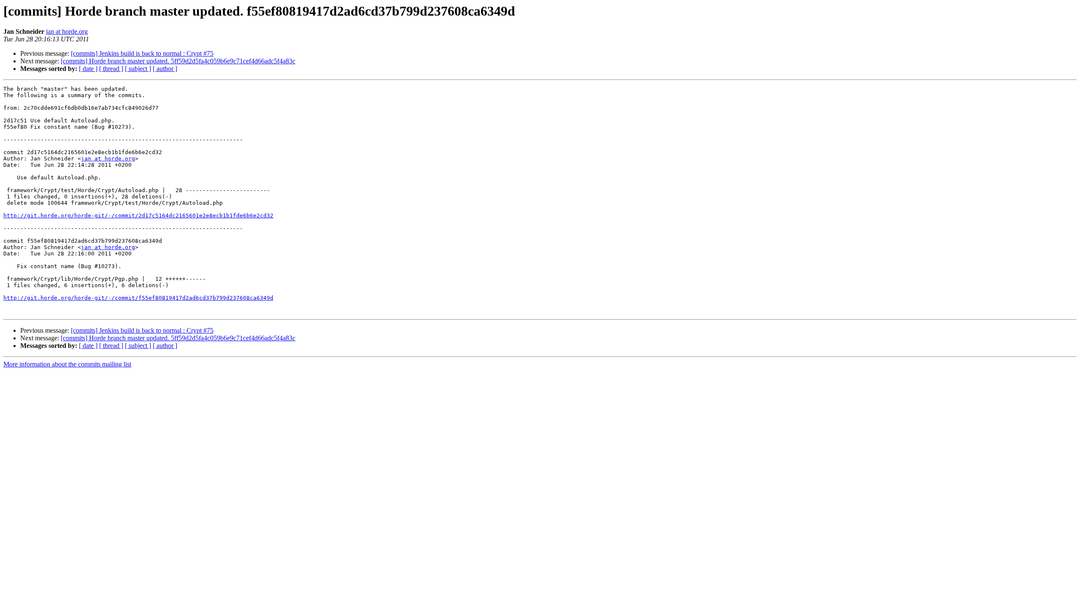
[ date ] (88, 68)
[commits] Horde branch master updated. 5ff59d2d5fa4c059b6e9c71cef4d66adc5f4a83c (178, 61)
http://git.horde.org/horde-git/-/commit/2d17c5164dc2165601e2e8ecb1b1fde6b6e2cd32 (138, 215)
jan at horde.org (67, 31)
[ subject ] (138, 68)
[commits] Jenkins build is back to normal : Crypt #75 (142, 53)
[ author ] (165, 68)
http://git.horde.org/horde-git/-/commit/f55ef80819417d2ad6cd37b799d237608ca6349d (138, 298)
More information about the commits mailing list (67, 364)
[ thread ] (111, 68)
